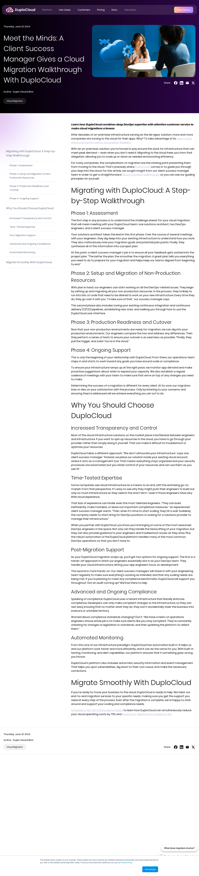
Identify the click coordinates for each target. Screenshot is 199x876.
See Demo (183, 10)
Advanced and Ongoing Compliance (30, 244)
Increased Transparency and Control (30, 218)
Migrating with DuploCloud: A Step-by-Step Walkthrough (31, 153)
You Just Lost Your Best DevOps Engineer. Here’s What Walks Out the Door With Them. (98, 825)
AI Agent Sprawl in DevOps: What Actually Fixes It (29, 823)
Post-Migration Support (23, 235)
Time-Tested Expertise (22, 227)
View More (130, 9)
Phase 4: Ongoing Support (24, 198)
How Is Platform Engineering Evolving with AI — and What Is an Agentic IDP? (163, 825)
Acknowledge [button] (150, 869)
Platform (47, 9)
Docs (114, 9)
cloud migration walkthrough (141, 174)
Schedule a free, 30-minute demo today (97, 710)
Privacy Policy (126, 862)
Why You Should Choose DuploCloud (29, 208)
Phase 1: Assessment (21, 165)
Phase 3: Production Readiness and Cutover (29, 188)
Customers (84, 9)
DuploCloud (142, 167)
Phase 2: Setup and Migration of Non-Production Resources (30, 175)
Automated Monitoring (22, 252)
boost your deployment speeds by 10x (146, 714)
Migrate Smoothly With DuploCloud (29, 262)
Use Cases (65, 9)
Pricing (101, 9)
